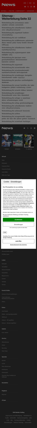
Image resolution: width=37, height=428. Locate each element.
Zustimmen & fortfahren (18, 220)
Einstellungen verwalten (18, 224)
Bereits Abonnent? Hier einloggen (18, 244)
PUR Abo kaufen (18, 241)
